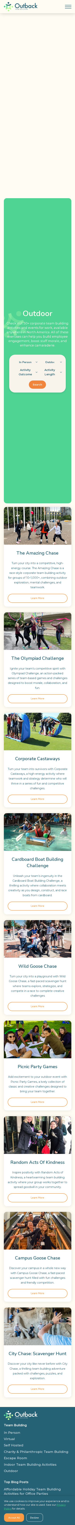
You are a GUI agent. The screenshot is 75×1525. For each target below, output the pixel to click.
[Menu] (68, 6)
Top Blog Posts (16, 1482)
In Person (12, 1433)
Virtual (9, 1439)
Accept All (14, 1517)
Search (37, 384)
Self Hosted (13, 1445)
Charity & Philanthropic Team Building (36, 1452)
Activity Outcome (25, 372)
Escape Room (15, 1458)
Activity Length (49, 372)
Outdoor (11, 1471)
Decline (34, 1517)
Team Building (15, 1425)
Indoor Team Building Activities (30, 1464)
